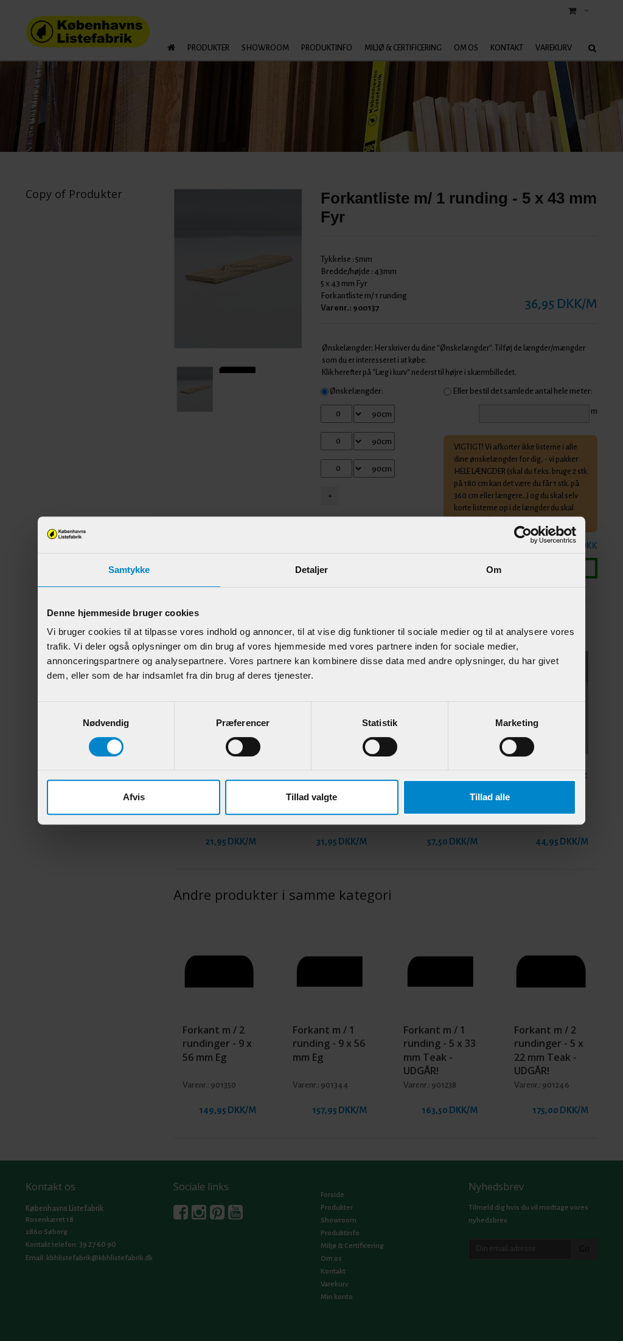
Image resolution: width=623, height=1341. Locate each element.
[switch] (243, 746)
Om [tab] (493, 569)
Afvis (134, 797)
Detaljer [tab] (312, 569)
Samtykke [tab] (129, 569)
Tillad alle (490, 797)
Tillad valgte (311, 797)
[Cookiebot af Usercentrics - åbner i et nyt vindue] (523, 535)
